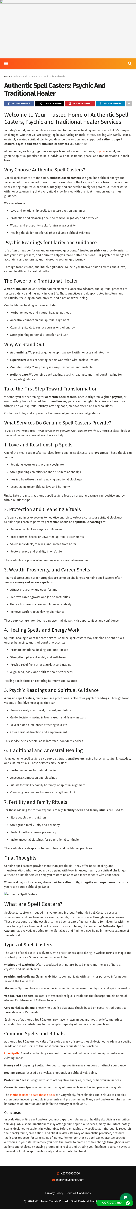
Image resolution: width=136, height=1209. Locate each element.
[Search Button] (130, 63)
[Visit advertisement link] (68, 29)
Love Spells (11, 1053)
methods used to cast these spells (32, 1095)
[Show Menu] (6, 63)
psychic (100, 151)
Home (7, 76)
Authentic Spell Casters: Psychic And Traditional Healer (39, 76)
